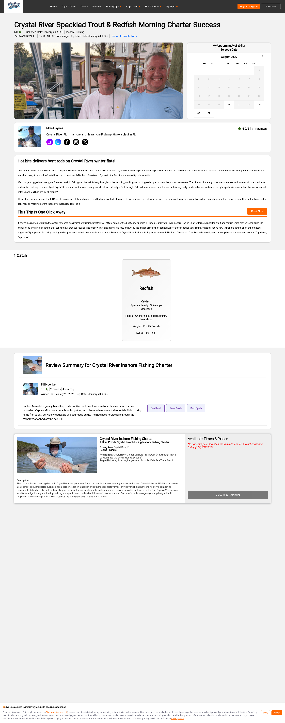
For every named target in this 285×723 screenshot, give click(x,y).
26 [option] (229, 104)
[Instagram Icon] (74, 142)
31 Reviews (259, 129)
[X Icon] (83, 142)
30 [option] (198, 113)
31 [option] (209, 113)
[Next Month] (262, 56)
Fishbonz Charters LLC (56, 712)
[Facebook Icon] (65, 142)
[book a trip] (49, 142)
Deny (265, 713)
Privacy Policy (177, 718)
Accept (276, 713)
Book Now (257, 211)
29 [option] (259, 104)
